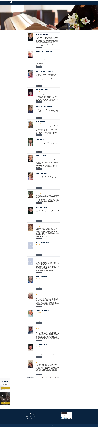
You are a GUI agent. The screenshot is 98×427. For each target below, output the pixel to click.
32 (57, 377)
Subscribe (5, 388)
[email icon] (35, 419)
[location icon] (31, 419)
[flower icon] (28, 419)
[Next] (59, 377)
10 (52, 377)
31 (55, 377)
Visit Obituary (39, 47)
